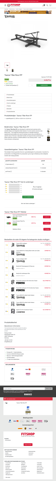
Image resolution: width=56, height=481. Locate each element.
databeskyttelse (32, 451)
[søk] (47, 5)
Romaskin (8, 464)
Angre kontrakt (28, 444)
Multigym (23, 464)
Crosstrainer (8, 462)
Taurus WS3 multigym (21, 243)
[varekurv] (51, 5)
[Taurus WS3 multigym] (12, 244)
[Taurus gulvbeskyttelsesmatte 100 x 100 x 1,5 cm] (8, 217)
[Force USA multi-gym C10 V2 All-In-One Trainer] (12, 289)
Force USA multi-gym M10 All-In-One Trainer (26, 280)
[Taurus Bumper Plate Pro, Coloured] (8, 223)
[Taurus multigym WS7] (12, 260)
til (8, 440)
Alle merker (8, 477)
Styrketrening (11, 9)
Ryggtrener (8, 473)
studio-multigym (19, 9)
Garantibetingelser (11, 100)
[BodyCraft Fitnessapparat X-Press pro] (12, 267)
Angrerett (31, 454)
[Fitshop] (13, 5)
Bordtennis (8, 466)
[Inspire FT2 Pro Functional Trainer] (12, 311)
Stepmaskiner (40, 469)
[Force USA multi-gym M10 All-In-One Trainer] (12, 282)
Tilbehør (9, 106)
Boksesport (23, 468)
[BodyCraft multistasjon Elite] (12, 275)
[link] (12, 369)
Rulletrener (23, 469)
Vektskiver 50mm (17, 229)
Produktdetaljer (10, 94)
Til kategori (47, 229)
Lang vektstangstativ (10, 471)
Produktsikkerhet (11, 111)
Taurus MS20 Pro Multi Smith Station (25, 302)
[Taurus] (9, 16)
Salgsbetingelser (8, 451)
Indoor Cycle (39, 466)
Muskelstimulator (40, 473)
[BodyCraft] (20, 269)
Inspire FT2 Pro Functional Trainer (24, 309)
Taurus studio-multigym (27, 9)
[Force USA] (20, 283)
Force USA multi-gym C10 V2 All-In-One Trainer (27, 288)
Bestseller (9, 108)
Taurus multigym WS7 (21, 259)
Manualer (8, 468)
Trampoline (39, 464)
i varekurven (44, 85)
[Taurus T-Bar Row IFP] (10, 403)
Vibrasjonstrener (9, 474)
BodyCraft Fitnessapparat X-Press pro (25, 266)
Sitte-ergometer (40, 468)
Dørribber (23, 473)
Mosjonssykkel (9, 469)
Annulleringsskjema (9, 456)
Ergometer (23, 462)
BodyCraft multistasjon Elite (23, 273)
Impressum (31, 453)
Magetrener (39, 471)
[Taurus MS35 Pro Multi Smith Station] (12, 296)
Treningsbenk (24, 466)
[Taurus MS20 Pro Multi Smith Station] (12, 304)
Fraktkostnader (8, 454)
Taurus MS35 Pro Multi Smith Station (25, 295)
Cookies (6, 453)
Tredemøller (39, 462)
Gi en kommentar (28, 197)
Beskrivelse (9, 97)
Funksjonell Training (25, 471)
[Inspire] (20, 312)
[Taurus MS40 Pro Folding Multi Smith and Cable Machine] (12, 252)
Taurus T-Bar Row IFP (21, 403)
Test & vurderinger (11, 103)
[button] (7, 65)
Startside (6, 9)
